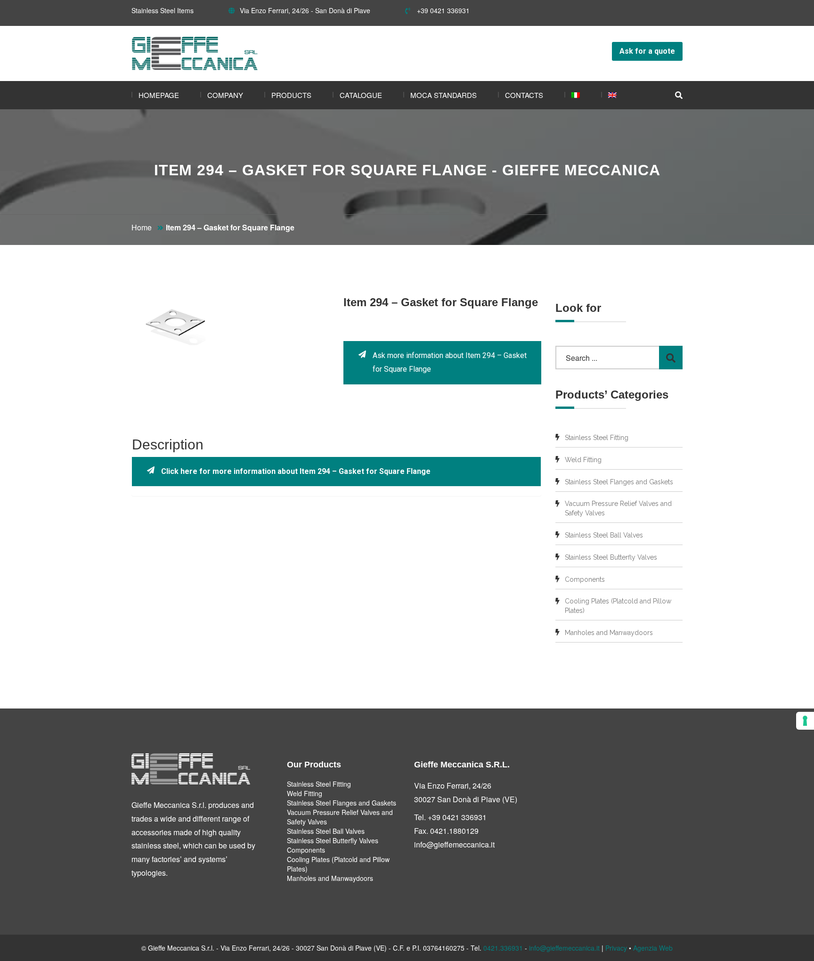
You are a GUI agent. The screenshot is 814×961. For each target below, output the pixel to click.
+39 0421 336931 (442, 10)
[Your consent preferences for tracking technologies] (805, 721)
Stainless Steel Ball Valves (604, 535)
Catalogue (361, 95)
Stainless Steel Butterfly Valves (611, 557)
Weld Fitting (583, 460)
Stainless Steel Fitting (596, 437)
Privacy (616, 948)
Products (291, 95)
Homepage (158, 95)
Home (141, 227)
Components (585, 579)
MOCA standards (443, 95)
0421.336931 (503, 948)
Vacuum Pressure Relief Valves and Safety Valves (618, 508)
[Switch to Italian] (572, 95)
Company (225, 95)
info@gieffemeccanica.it (454, 844)
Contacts (524, 95)
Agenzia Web (653, 948)
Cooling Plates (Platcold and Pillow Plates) (618, 605)
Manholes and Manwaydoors (609, 632)
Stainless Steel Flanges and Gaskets (619, 482)
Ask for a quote (647, 51)
